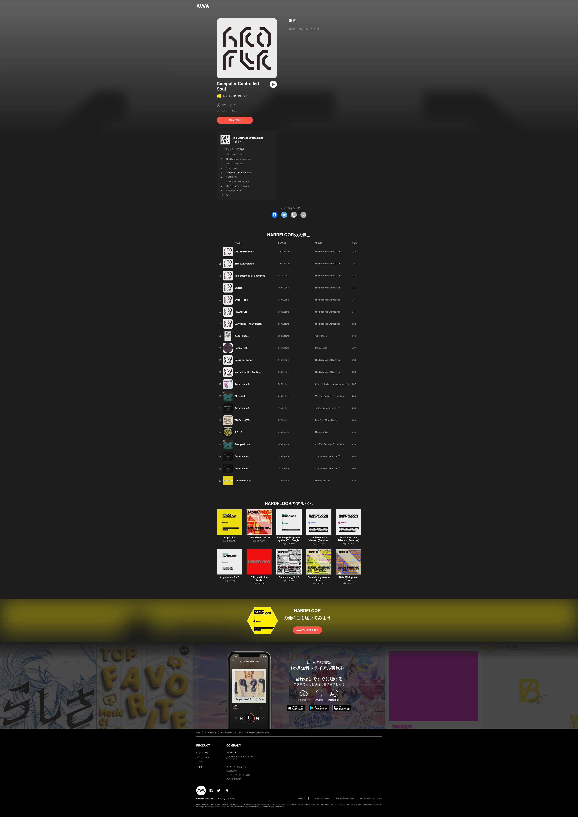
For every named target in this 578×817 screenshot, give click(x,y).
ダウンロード (202, 752)
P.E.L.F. (239, 432)
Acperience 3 (242, 408)
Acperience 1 (242, 456)
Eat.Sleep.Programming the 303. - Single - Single (289, 540)
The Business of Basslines (238, 158)
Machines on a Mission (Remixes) (318, 539)
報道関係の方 (231, 770)
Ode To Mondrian (234, 163)
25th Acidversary (234, 154)
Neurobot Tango (233, 190)
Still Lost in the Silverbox (259, 578)
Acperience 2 (242, 468)
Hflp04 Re (229, 537)
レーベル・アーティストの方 (238, 774)
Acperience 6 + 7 (229, 577)
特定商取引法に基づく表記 (371, 798)
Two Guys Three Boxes (326, 420)
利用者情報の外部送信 (345, 798)
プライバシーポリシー (321, 798)
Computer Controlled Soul (258, 732)
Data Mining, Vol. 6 (259, 537)
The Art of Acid (322, 432)
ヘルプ (199, 766)
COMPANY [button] (233, 745)
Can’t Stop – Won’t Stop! (237, 181)
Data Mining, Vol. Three (348, 578)
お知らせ (200, 762)
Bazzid (229, 195)
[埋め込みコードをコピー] (303, 215)
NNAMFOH (231, 176)
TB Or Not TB (242, 420)
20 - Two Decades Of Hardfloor (330, 396)
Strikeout (240, 396)
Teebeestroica (243, 480)
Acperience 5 (242, 384)
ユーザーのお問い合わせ (236, 766)
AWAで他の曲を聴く (307, 630)
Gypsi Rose (231, 167)
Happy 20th (241, 348)
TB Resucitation (322, 480)
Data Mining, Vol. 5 (289, 577)
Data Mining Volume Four (319, 578)
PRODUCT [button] (203, 745)
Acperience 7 (242, 336)
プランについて (203, 757)
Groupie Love (242, 444)
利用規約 (301, 798)
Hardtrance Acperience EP (327, 408)
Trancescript (321, 347)
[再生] (273, 84)
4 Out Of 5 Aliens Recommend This (332, 383)
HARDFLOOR (240, 96)
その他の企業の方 (233, 779)
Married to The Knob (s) (237, 186)
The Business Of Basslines (248, 137)
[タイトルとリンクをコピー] (294, 215)
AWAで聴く (234, 120)
